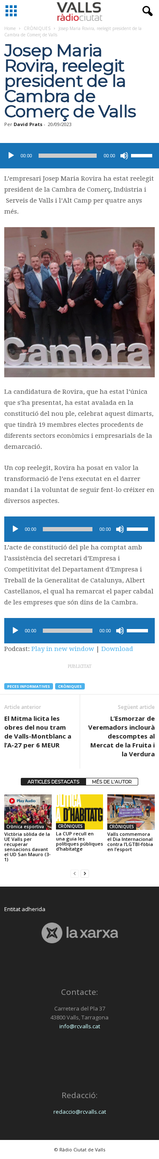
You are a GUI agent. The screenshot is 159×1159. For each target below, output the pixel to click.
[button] (146, 11)
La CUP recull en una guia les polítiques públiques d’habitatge (79, 841)
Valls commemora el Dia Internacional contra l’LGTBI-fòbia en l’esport (130, 841)
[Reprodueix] (11, 155)
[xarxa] (79, 933)
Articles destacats (53, 782)
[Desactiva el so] (124, 155)
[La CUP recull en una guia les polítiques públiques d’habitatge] (79, 811)
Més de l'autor (112, 782)
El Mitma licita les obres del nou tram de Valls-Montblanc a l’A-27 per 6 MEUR (37, 731)
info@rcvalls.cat (79, 1026)
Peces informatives (28, 686)
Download (117, 649)
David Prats (28, 124)
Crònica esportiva (25, 826)
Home (10, 28)
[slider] (143, 154)
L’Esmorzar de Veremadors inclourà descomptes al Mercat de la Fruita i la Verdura (121, 736)
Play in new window (62, 649)
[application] (79, 155)
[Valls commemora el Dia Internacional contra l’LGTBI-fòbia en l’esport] (131, 812)
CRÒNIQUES (37, 28)
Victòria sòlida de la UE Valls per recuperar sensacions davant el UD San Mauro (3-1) (27, 846)
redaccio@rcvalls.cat (79, 1111)
